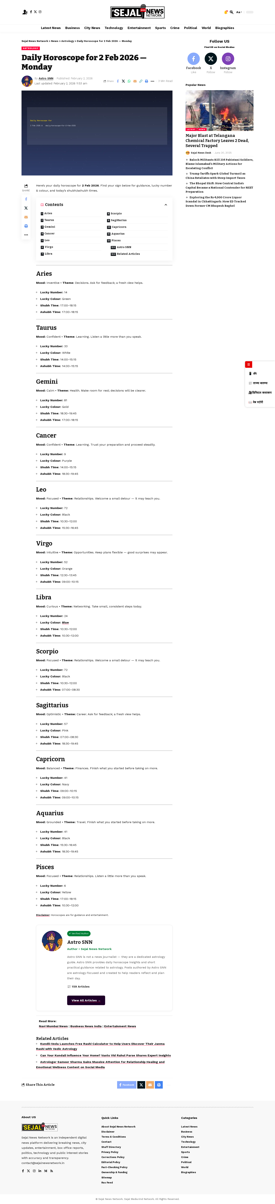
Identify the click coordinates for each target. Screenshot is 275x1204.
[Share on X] (123, 81)
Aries (48, 213)
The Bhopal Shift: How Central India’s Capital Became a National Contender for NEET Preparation (219, 187)
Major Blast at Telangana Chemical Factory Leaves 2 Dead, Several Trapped (217, 140)
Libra (48, 253)
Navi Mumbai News (53, 1026)
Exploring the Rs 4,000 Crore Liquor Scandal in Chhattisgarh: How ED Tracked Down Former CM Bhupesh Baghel (216, 201)
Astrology (30, 48)
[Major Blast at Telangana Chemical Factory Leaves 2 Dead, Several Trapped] (219, 110)
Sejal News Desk (201, 152)
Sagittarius (119, 220)
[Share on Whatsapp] (129, 81)
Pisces (116, 240)
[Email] (135, 81)
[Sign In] (24, 12)
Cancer (50, 233)
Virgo (49, 247)
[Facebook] (31, 11)
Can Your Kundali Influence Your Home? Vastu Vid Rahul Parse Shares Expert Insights (105, 1055)
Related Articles (128, 254)
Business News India (86, 1026)
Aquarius (118, 233)
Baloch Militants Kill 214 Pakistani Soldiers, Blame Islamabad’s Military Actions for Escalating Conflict (219, 164)
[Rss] (52, 1171)
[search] (231, 12)
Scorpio (116, 213)
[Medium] (46, 1171)
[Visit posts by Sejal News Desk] (188, 153)
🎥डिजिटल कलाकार (260, 392)
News (202, 129)
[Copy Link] (140, 81)
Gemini (50, 226)
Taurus (49, 220)
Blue (65, 622)
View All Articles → (86, 1000)
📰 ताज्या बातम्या (258, 383)
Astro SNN (46, 78)
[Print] (146, 81)
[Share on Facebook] (117, 81)
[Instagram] (40, 11)
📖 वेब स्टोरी (255, 402)
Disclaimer (43, 915)
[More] (152, 81)
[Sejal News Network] (137, 12)
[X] (35, 11)
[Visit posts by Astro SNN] (27, 81)
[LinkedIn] (40, 1171)
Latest (191, 129)
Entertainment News (120, 1026)
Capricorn (119, 227)
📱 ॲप (252, 373)
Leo (47, 240)
